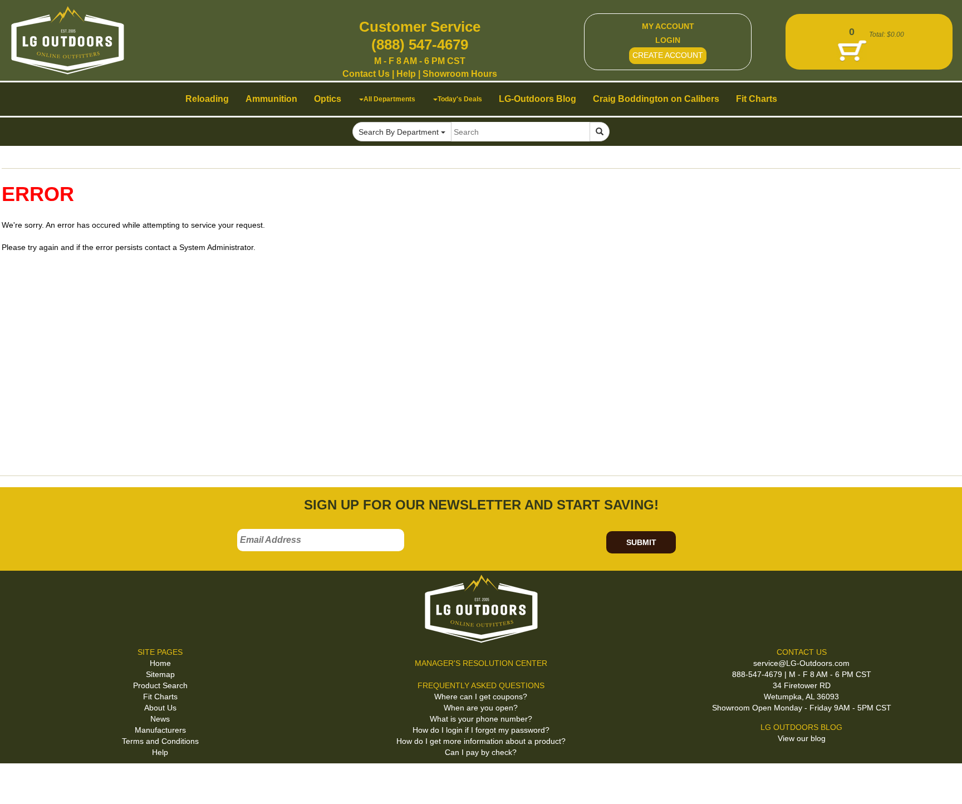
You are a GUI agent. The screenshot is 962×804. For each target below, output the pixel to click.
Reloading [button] (207, 99)
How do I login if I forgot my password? (481, 729)
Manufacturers (160, 729)
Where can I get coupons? (480, 696)
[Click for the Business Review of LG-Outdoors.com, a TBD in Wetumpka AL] (21, 781)
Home (160, 663)
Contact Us (366, 74)
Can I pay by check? (481, 752)
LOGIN (667, 40)
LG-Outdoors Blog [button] (537, 99)
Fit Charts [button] (756, 99)
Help (406, 74)
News (160, 718)
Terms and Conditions (160, 741)
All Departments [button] (389, 98)
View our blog (802, 738)
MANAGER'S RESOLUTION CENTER (481, 663)
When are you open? (481, 707)
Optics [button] (327, 99)
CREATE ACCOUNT (667, 55)
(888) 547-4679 (419, 44)
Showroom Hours (460, 74)
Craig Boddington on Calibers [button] (656, 99)
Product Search (160, 685)
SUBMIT (641, 542)
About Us (160, 707)
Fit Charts (160, 696)
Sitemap (160, 674)
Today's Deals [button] (460, 98)
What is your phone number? (481, 718)
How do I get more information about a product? (481, 741)
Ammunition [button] (271, 99)
